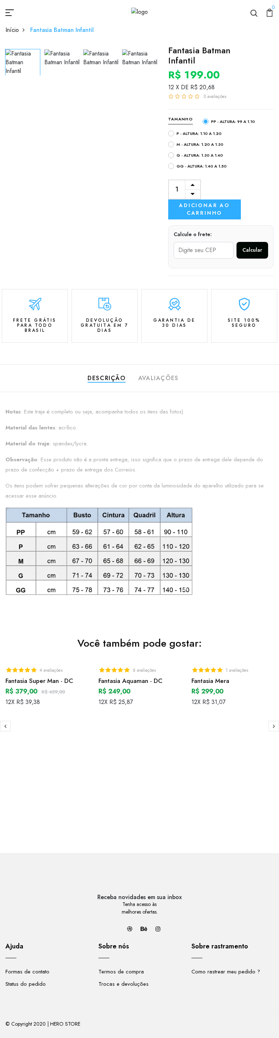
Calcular (252, 250)
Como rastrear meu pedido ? (225, 972)
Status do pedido (25, 984)
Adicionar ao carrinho (204, 209)
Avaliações (158, 378)
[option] (23, 60)
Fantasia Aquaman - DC (130, 680)
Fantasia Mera (210, 680)
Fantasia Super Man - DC (39, 680)
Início (12, 30)
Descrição (106, 378)
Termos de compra (121, 972)
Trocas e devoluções (123, 984)
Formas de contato (27, 972)
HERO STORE (65, 1023)
